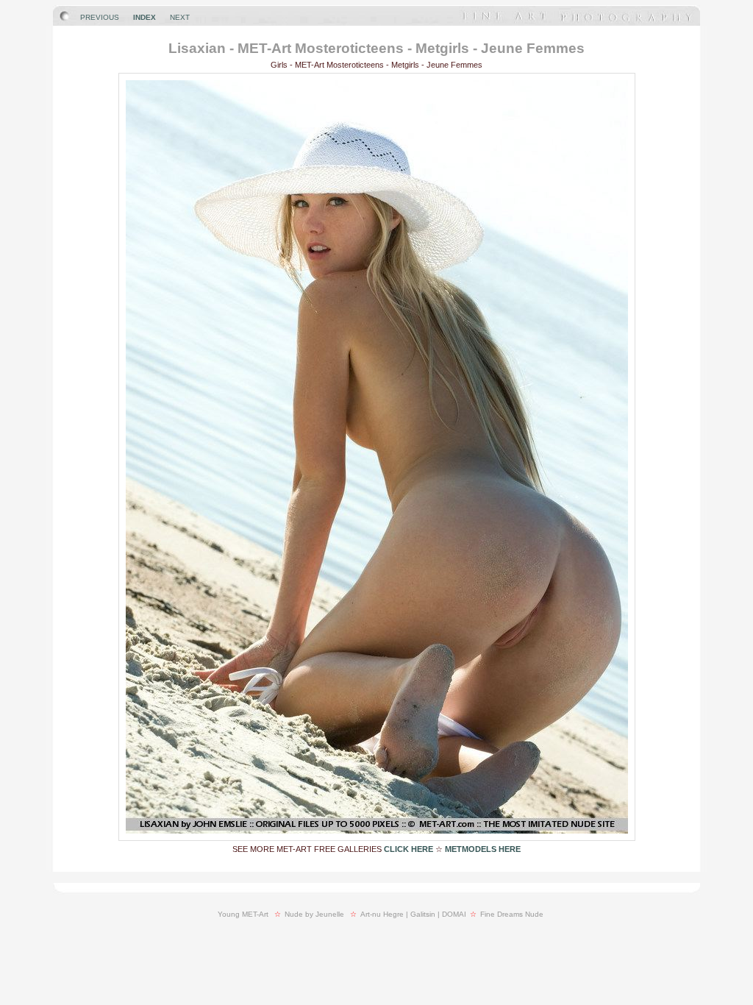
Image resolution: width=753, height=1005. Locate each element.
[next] (376, 837)
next (180, 17)
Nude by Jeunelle (314, 914)
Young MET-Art (243, 914)
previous (99, 17)
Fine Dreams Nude (511, 914)
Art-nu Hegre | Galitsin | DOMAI (413, 914)
